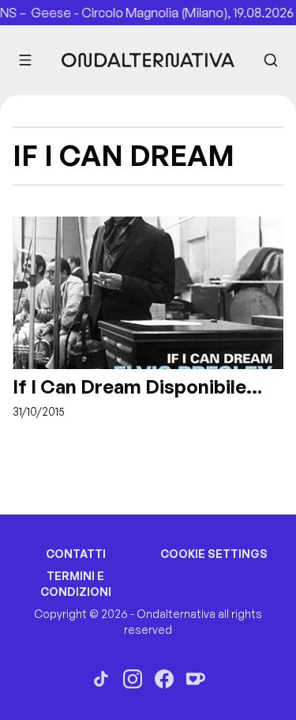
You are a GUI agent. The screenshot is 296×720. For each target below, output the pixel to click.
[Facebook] (164, 678)
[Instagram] (132, 678)
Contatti (76, 553)
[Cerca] (271, 60)
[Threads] (101, 678)
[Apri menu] (25, 60)
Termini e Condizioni (75, 583)
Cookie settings (214, 553)
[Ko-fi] (195, 678)
